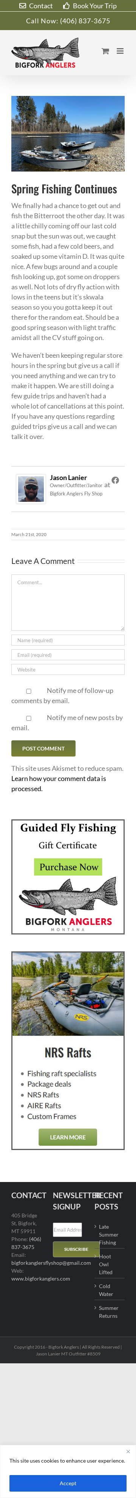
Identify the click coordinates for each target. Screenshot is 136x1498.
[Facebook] (115, 480)
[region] (68, 1471)
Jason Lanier (68, 477)
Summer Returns (109, 1312)
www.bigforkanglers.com (40, 1278)
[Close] (128, 1451)
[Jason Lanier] (31, 479)
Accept (68, 1483)
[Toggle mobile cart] (105, 51)
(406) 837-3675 (85, 21)
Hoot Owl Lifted (106, 1264)
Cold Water (106, 1290)
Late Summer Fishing (109, 1234)
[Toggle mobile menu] (121, 51)
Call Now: (43, 21)
